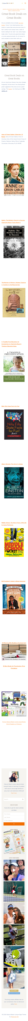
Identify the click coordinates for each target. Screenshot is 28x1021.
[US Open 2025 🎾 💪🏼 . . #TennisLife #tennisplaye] (14, 956)
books (10, 89)
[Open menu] (22, 3)
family (9, 10)
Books (4, 9)
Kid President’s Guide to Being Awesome (13, 581)
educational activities (19, 9)
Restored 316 (15, 1017)
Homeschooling (16, 10)
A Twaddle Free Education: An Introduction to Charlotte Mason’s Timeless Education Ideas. (11, 344)
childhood (9, 9)
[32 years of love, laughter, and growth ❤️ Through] (14, 913)
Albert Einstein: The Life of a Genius (12, 464)
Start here (14, 793)
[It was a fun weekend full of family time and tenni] (14, 870)
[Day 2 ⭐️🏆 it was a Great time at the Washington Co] (14, 978)
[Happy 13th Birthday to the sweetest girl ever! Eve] (14, 934)
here (15, 1004)
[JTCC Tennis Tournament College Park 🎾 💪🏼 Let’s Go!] (14, 891)
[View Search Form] (25, 3)
